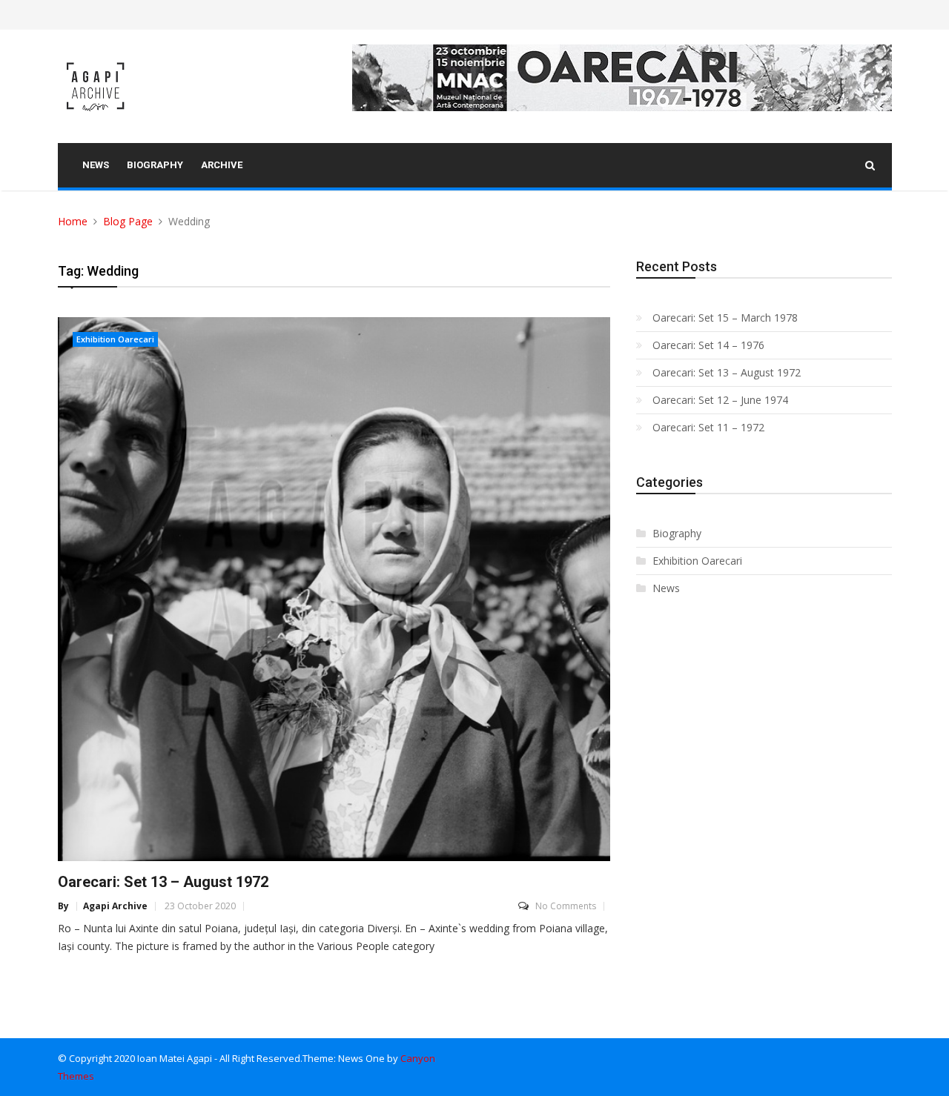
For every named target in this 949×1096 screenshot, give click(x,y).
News (666, 588)
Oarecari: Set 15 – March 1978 (725, 317)
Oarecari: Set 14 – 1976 (708, 345)
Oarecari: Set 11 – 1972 (708, 427)
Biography (676, 533)
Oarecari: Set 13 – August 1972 (163, 882)
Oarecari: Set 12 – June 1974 (720, 400)
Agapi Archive (115, 906)
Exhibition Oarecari (115, 339)
